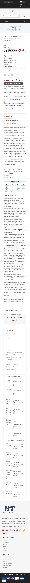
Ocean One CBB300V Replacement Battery (18, 445)
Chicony (9, 344)
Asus (9, 340)
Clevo (9, 346)
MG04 (17, 171)
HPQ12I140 (9, 58)
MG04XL (21, 171)
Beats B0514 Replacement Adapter (18, 493)
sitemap (5, 567)
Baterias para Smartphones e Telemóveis (13, 358)
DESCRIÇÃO (8, 116)
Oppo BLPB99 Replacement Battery (18, 401)
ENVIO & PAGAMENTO (11, 120)
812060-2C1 (13, 169)
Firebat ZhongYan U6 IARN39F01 (15, 317)
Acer (9, 336)
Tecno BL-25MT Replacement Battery (18, 432)
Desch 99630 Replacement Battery (18, 463)
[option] (7, 46)
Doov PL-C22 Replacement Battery (18, 454)
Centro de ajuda (10, 123)
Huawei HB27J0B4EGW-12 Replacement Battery (18, 423)
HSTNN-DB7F (7, 171)
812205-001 (20, 169)
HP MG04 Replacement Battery (18, 484)
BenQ (9, 342)
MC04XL (13, 171)
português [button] (8, 2)
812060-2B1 (7, 169)
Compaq (9, 348)
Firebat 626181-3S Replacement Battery (18, 391)
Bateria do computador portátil (15, 27)
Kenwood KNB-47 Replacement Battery (18, 472)
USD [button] (21, 2)
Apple (9, 338)
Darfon (9, 350)
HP (15, 28)
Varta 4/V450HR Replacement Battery (18, 382)
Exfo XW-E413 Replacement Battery (18, 410)
